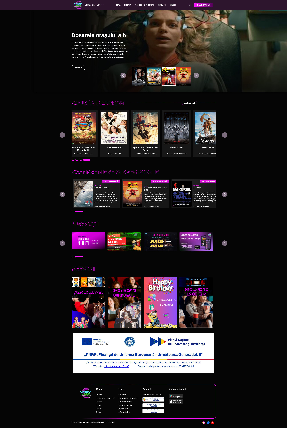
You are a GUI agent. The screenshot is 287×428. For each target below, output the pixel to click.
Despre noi (122, 395)
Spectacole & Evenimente (145, 5)
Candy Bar (162, 5)
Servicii (98, 405)
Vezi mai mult (189, 103)
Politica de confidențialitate (128, 398)
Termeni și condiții (125, 405)
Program (127, 5)
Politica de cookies (125, 402)
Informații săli (123, 409)
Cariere (98, 412)
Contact (173, 5)
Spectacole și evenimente (105, 398)
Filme (118, 5)
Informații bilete (124, 412)
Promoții (99, 402)
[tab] (73, 160)
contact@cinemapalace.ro (151, 395)
